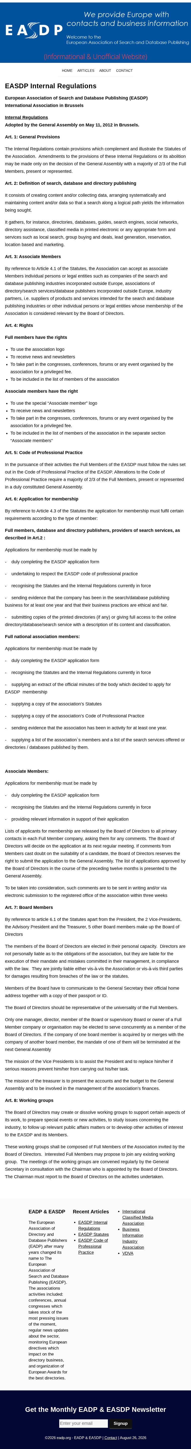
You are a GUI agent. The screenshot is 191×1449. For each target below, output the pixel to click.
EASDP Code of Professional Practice (93, 1246)
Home (67, 71)
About (105, 71)
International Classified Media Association (137, 1217)
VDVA (127, 1253)
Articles (85, 71)
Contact (124, 71)
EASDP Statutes (93, 1234)
